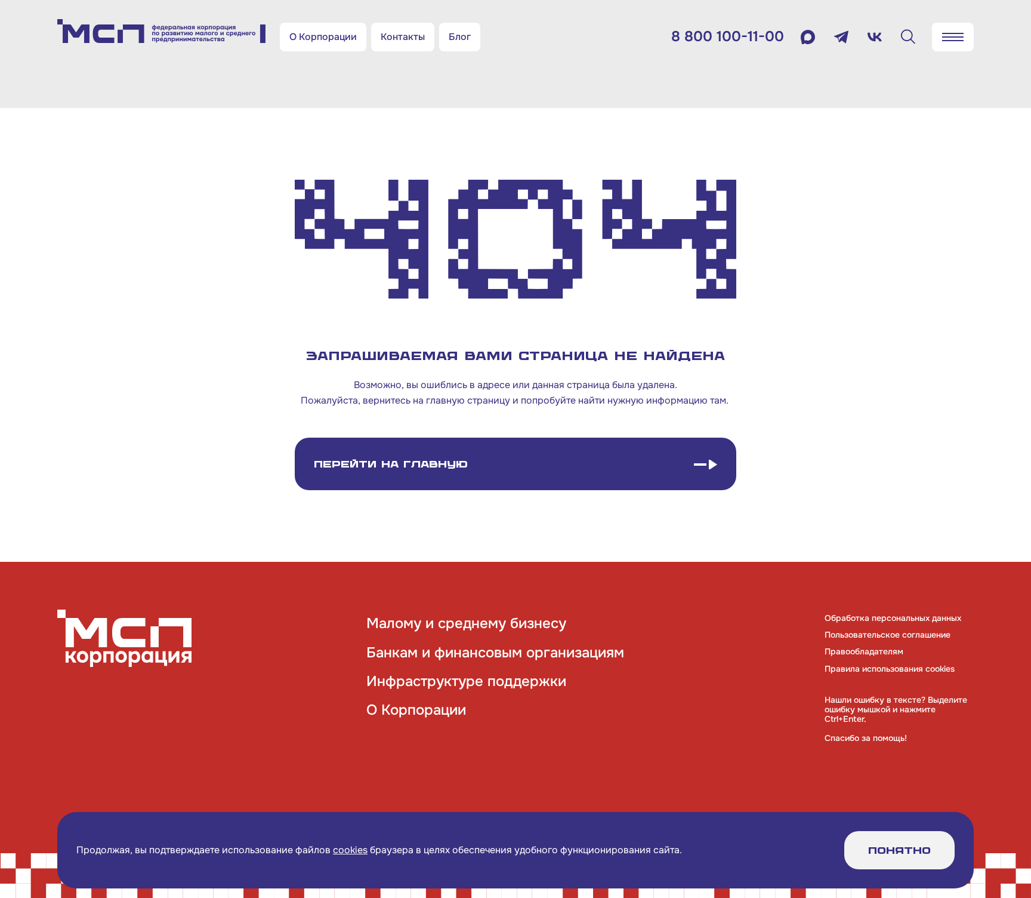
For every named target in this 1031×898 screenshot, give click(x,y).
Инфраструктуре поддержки (466, 681)
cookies (350, 850)
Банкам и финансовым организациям (495, 653)
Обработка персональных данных (893, 618)
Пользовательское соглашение (887, 634)
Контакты (403, 36)
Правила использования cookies (890, 668)
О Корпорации (323, 36)
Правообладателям (864, 651)
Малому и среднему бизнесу (466, 623)
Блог (460, 36)
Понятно (899, 850)
